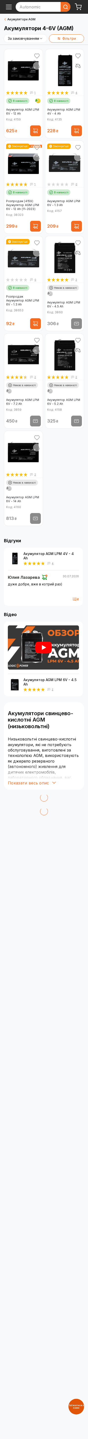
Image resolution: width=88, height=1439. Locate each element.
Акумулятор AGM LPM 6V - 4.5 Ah (50, 682)
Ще (76, 598)
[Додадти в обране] (37, 56)
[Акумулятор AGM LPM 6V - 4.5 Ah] (15, 684)
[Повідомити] (76, 323)
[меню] (9, 7)
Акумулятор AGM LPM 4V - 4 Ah (48, 556)
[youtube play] (43, 647)
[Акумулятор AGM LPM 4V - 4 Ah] (15, 558)
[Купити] (35, 130)
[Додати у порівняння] (37, 66)
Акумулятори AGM (21, 19)
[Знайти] (65, 7)
